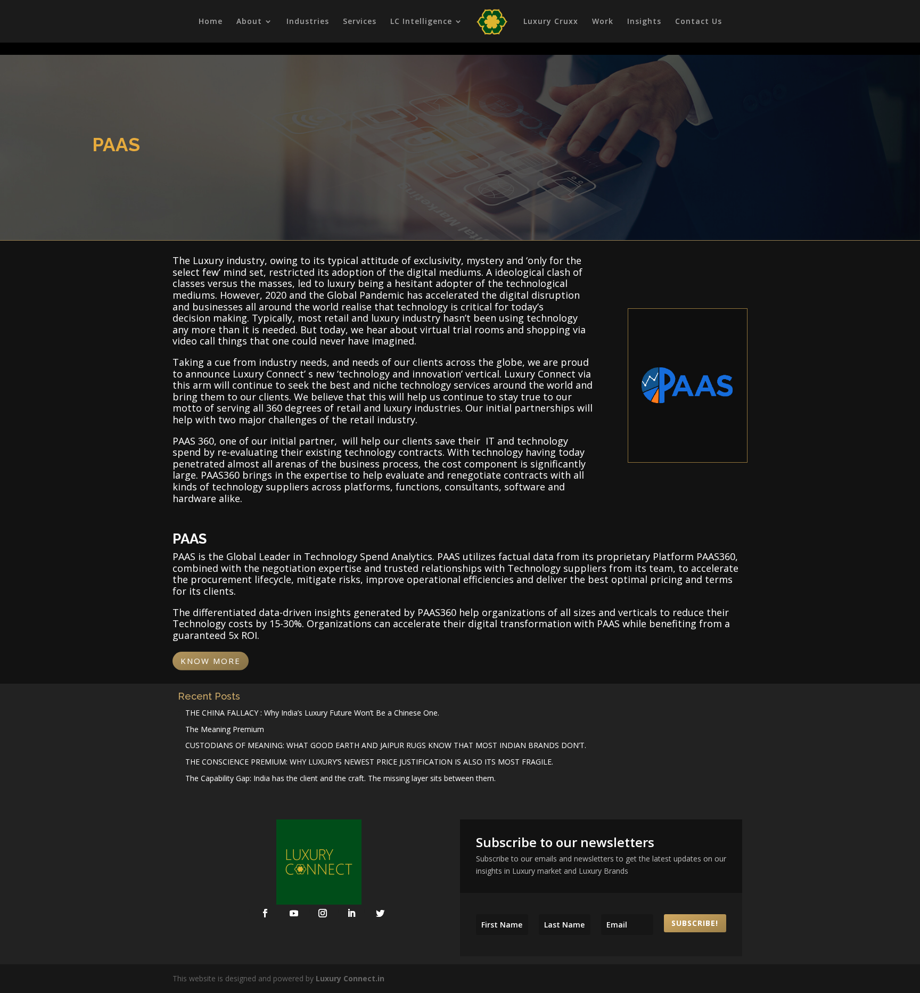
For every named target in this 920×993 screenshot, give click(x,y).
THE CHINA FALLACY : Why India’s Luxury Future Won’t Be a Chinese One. (312, 713)
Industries (307, 22)
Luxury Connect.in (350, 978)
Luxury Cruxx (550, 22)
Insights (644, 22)
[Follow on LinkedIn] (351, 913)
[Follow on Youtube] (293, 913)
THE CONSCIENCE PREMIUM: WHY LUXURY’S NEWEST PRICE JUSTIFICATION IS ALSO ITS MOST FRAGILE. (369, 762)
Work (602, 22)
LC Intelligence (421, 22)
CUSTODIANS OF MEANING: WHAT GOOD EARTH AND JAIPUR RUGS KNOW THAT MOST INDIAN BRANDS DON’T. (385, 745)
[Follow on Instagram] (322, 913)
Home (211, 22)
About (249, 22)
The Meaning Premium (224, 729)
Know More (210, 660)
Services (359, 22)
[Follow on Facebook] (265, 913)
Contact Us (698, 22)
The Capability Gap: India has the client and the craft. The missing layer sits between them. (340, 778)
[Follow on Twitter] (380, 913)
